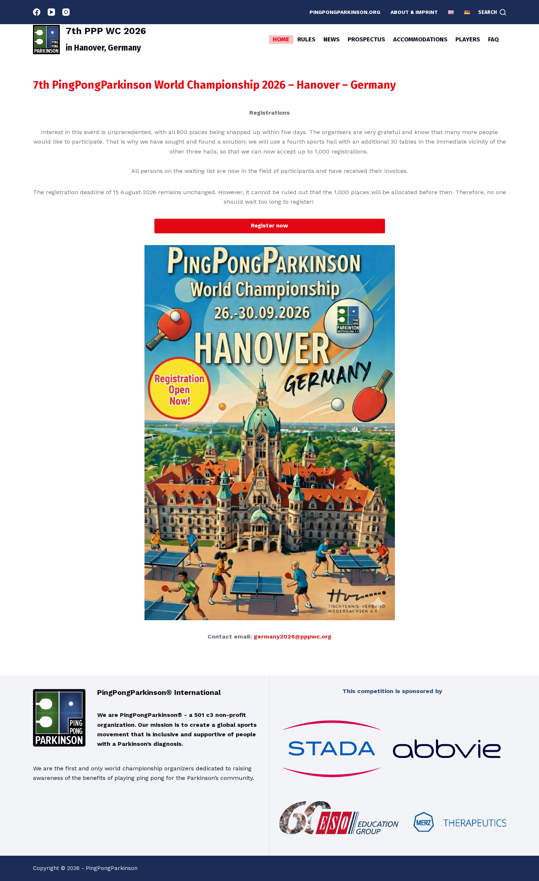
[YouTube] (51, 12)
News (331, 39)
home (281, 39)
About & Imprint (414, 12)
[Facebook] (36, 12)
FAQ (493, 39)
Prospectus (366, 39)
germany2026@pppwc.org (292, 636)
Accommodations (420, 39)
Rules (306, 39)
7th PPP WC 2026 (106, 31)
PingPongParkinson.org (344, 12)
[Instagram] (66, 12)
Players (467, 39)
